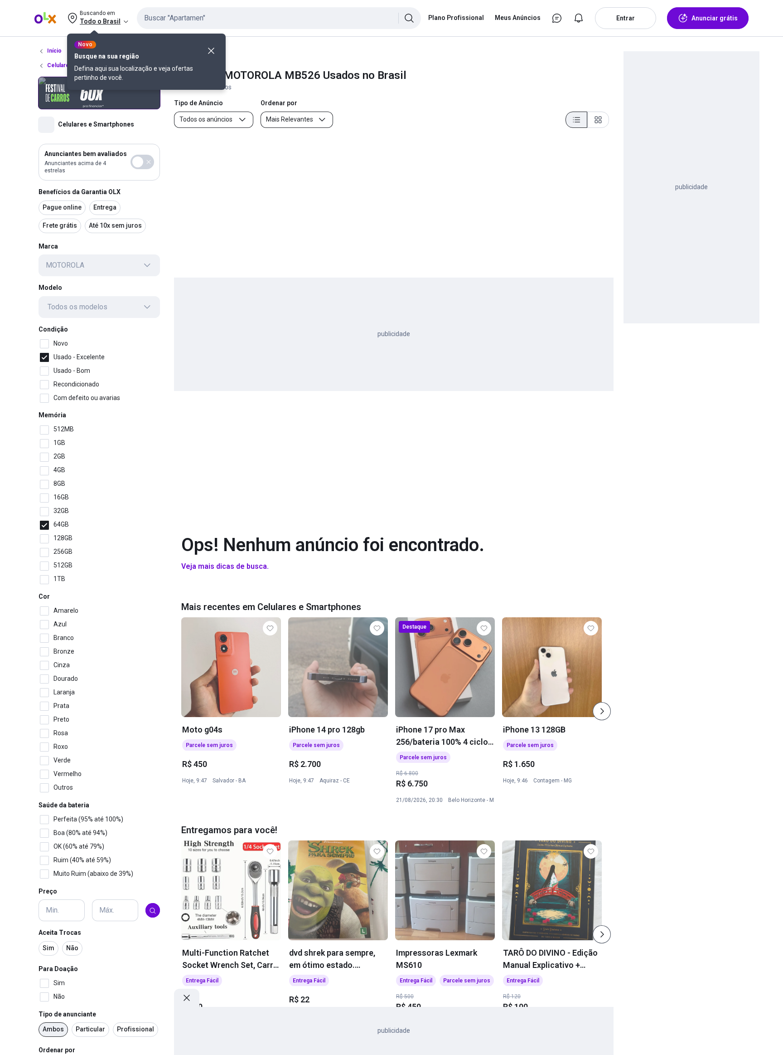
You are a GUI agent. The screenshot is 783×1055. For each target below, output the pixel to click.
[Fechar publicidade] (186, 998)
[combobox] (279, 18)
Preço (48, 891)
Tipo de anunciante (67, 1014)
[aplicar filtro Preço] (152, 911)
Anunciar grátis (714, 18)
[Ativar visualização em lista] (576, 120)
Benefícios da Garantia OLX (80, 191)
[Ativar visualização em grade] (598, 120)
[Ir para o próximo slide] (602, 711)
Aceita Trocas (60, 933)
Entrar (625, 18)
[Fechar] (211, 51)
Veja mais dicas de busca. (225, 566)
